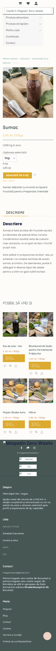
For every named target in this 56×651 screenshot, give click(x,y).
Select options (10, 358)
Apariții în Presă (11, 526)
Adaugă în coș (17, 175)
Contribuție (12, 36)
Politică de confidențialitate (17, 641)
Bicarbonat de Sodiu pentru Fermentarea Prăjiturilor (40, 349)
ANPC (6, 547)
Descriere (15, 212)
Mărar (32, 412)
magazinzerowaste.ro (28, 453)
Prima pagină (10, 59)
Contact (10, 42)
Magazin (25, 59)
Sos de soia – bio (12, 346)
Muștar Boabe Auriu (14, 412)
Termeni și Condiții (12, 635)
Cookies (7, 628)
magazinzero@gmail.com (16, 572)
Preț (5, 164)
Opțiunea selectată (15, 152)
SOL (5, 554)
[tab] (15, 212)
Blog (5, 615)
